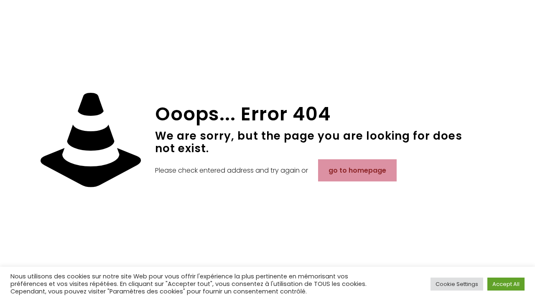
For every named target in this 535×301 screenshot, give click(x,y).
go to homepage (357, 170)
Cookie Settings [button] (457, 284)
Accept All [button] (506, 284)
